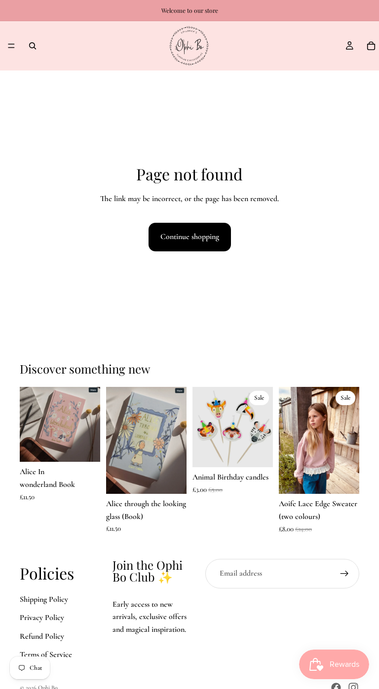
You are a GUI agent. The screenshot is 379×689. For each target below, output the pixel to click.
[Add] (85, 447)
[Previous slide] (117, 440)
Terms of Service (46, 655)
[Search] (32, 46)
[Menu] (11, 45)
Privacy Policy (42, 618)
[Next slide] (176, 440)
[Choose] (344, 479)
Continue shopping (189, 236)
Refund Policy (42, 636)
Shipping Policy (44, 599)
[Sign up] (344, 573)
